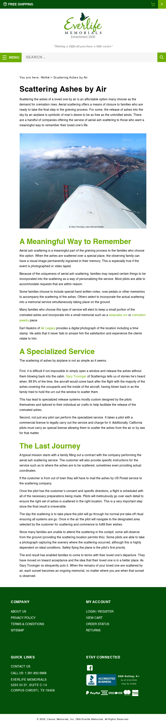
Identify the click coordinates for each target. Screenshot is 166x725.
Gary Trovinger (76, 376)
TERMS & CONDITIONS (27, 624)
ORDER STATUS (97, 624)
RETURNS (93, 630)
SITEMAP (17, 630)
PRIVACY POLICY (23, 618)
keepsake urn (118, 315)
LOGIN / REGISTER (99, 611)
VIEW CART (94, 618)
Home (45, 77)
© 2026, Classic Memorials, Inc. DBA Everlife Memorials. (70, 719)
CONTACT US (20, 666)
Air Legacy (48, 328)
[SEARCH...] (161, 57)
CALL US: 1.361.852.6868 (28, 673)
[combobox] (94, 57)
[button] (158, 4)
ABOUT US (18, 611)
